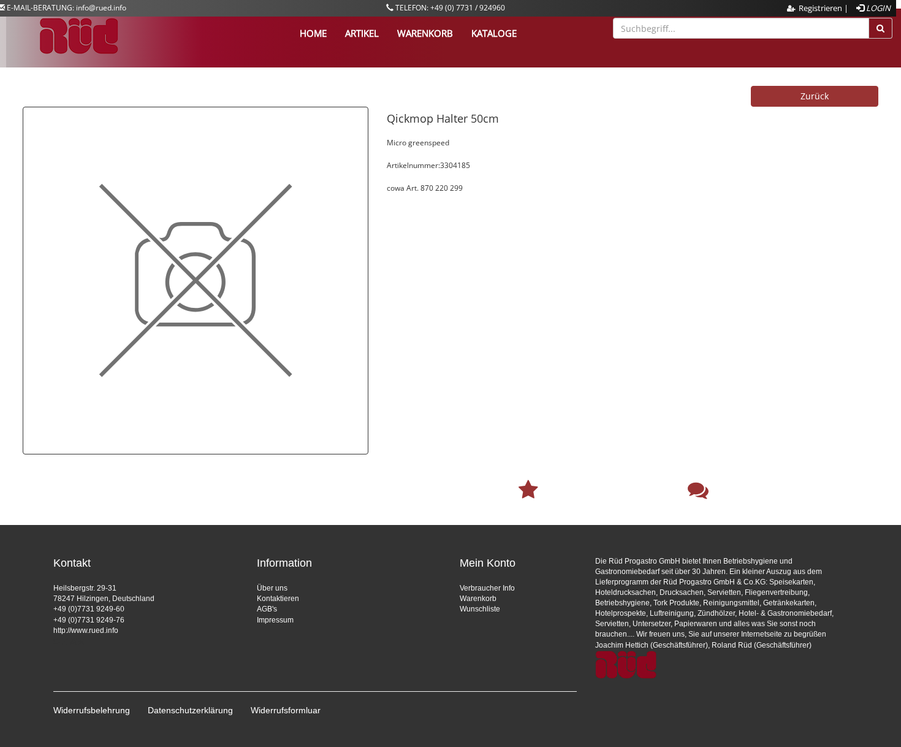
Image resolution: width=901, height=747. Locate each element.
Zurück (814, 96)
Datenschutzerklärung (190, 710)
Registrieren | (823, 7)
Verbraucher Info (487, 588)
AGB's (267, 609)
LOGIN (877, 7)
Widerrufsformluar (286, 710)
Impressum (275, 620)
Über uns (272, 588)
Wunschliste (480, 609)
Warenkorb (478, 598)
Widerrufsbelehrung (91, 710)
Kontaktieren (278, 598)
